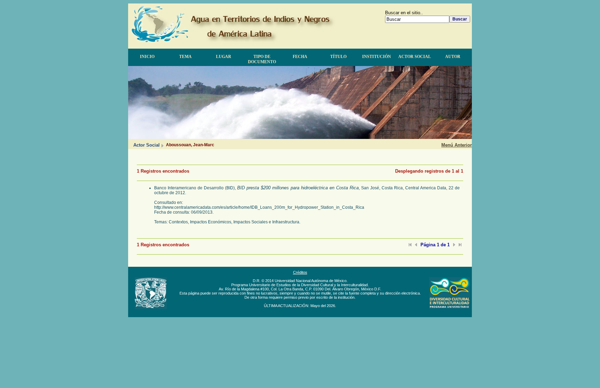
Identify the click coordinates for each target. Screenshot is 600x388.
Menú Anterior (456, 145)
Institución (376, 56)
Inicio (147, 56)
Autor (452, 56)
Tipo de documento (262, 59)
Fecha (300, 56)
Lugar (223, 56)
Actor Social (414, 56)
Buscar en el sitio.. (404, 12)
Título (338, 56)
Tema (185, 56)
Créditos (300, 272)
